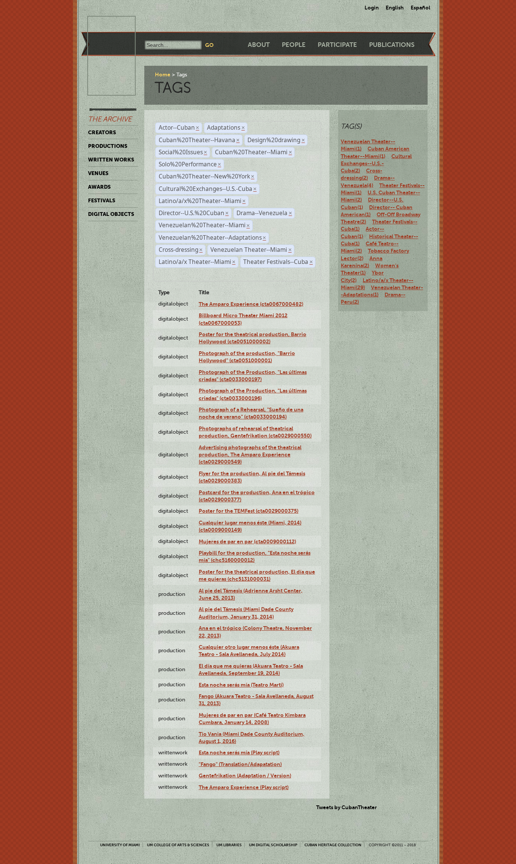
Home (162, 74)
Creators (102, 132)
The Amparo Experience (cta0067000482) (251, 304)
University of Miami (120, 845)
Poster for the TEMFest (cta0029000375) (248, 511)
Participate (337, 44)
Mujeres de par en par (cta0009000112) (247, 541)
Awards (99, 187)
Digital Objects (111, 214)
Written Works (111, 160)
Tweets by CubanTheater (346, 807)
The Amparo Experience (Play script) (244, 787)
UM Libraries (229, 845)
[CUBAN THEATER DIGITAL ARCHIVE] (104, 25)
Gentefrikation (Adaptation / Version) (245, 775)
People (294, 44)
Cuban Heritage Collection (333, 845)
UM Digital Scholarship (273, 845)
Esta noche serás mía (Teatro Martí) (241, 685)
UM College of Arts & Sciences (178, 845)
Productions (107, 146)
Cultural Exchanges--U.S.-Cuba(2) (376, 163)
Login (372, 8)
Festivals (101, 200)
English (395, 8)
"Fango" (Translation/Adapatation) (240, 764)
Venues (98, 173)
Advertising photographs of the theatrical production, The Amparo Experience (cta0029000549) (250, 454)
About (259, 44)
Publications (391, 44)
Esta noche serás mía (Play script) (239, 752)
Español (420, 8)
